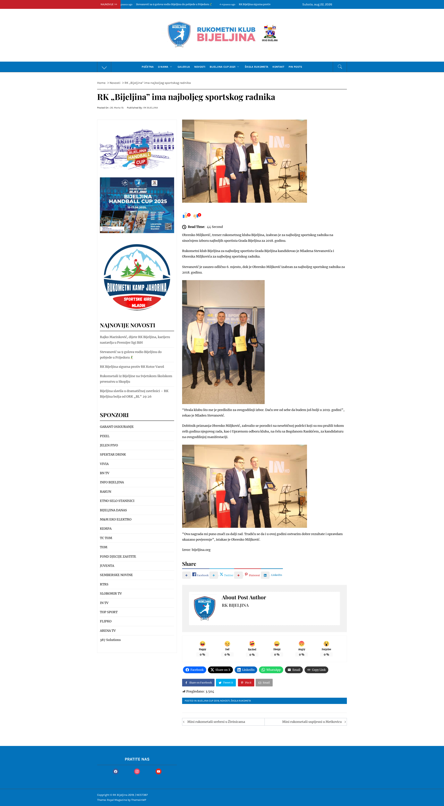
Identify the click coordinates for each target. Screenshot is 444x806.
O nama (163, 66)
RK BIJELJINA (150, 107)
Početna (148, 66)
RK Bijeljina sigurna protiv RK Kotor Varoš (194, 4)
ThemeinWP (138, 799)
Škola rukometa (256, 66)
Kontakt (278, 66)
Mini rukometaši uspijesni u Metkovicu (312, 722)
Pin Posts (295, 66)
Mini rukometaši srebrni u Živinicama (216, 722)
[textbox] (137, 533)
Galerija (184, 66)
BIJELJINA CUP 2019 (208, 700)
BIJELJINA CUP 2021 (223, 66)
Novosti (200, 66)
